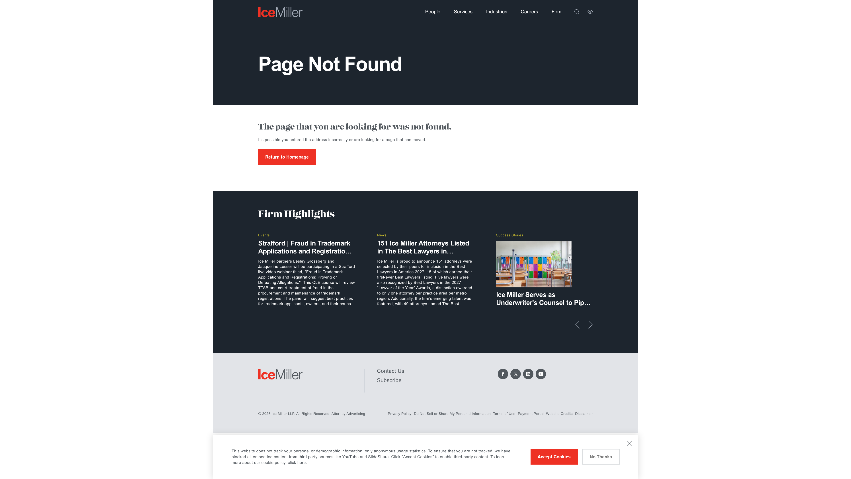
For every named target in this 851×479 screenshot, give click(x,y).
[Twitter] (515, 374)
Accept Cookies (554, 456)
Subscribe (389, 380)
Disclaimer (584, 414)
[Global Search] (576, 11)
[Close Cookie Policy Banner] (629, 443)
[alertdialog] (425, 457)
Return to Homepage (287, 157)
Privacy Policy (400, 414)
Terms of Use (504, 414)
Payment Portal (531, 414)
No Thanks (601, 456)
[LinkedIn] (528, 374)
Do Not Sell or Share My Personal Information (452, 414)
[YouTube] (541, 374)
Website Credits (559, 414)
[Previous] (577, 325)
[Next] (590, 325)
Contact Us (390, 371)
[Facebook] (503, 374)
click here (297, 462)
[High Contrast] (590, 11)
